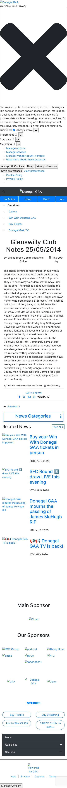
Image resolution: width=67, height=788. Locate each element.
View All (57, 426)
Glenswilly (13, 406)
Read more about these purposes (25, 159)
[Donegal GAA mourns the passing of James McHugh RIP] (15, 504)
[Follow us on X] (35, 703)
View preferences (46, 166)
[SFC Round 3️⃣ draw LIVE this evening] (15, 473)
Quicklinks (11, 744)
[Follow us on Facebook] (32, 703)
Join (61, 199)
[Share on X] (24, 396)
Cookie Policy (14, 175)
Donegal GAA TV (19, 230)
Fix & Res (9, 199)
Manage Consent (11, 785)
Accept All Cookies (12, 166)
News (28, 199)
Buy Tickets (15, 224)
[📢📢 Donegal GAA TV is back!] (15, 540)
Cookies (39, 776)
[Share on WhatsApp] (35, 396)
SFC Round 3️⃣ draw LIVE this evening (45, 477)
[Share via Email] (29, 396)
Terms (52, 776)
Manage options (15, 148)
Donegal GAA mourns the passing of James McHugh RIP (46, 511)
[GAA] (11, 681)
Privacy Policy (14, 178)
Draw (46, 199)
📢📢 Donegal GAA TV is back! (46, 543)
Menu (8, 737)
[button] (33, 56)
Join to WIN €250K (16, 723)
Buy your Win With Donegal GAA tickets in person (44, 444)
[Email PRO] (30, 703)
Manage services (16, 152)
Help (14, 776)
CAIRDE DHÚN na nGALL (50, 725)
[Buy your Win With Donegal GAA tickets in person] (15, 438)
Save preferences (11, 170)
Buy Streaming (50, 714)
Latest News (33, 393)
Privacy (26, 776)
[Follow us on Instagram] (37, 703)
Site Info (10, 752)
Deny (30, 166)
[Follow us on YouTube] (39, 703)
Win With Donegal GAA (22, 217)
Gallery (13, 211)
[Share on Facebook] (20, 396)
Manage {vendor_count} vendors (25, 155)
